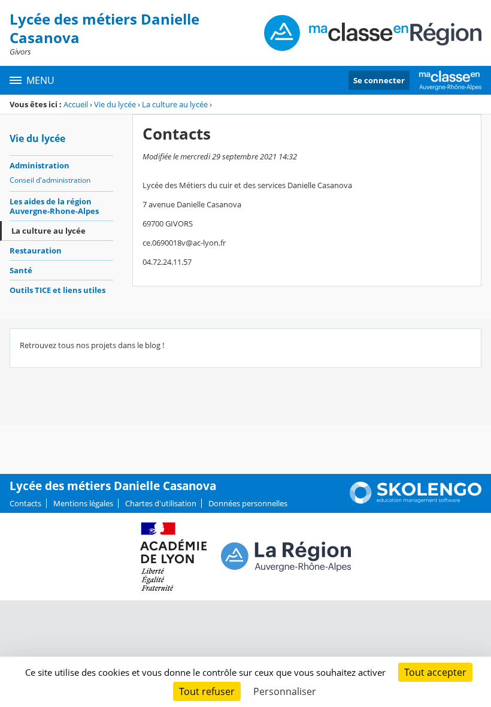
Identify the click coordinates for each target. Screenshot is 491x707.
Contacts (25, 503)
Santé (21, 270)
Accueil (75, 104)
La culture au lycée (175, 104)
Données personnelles (247, 503)
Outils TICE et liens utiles (57, 290)
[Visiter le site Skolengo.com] (415, 500)
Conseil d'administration (50, 180)
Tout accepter (435, 672)
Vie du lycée (115, 104)
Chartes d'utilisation (160, 503)
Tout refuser (207, 691)
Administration (39, 165)
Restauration (36, 250)
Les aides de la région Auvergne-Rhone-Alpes (54, 206)
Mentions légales (83, 503)
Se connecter (379, 80)
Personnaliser (284, 691)
